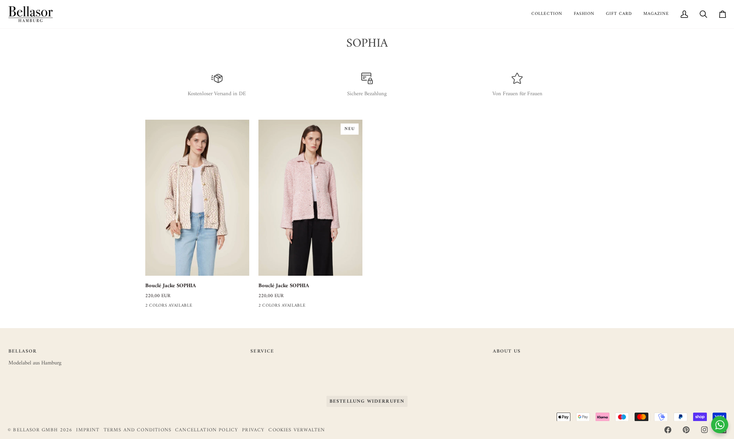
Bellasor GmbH (35, 430)
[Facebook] (667, 429)
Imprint (87, 430)
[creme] (150, 307)
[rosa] (164, 307)
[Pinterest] (686, 429)
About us (507, 352)
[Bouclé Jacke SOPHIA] (197, 198)
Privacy (253, 430)
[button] (547, 14)
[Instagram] (704, 429)
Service (262, 352)
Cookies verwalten (296, 430)
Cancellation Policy (206, 430)
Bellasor (22, 352)
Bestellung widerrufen (367, 401)
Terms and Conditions (137, 430)
